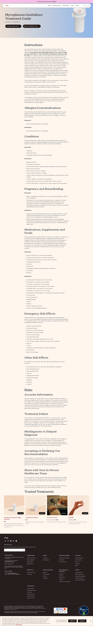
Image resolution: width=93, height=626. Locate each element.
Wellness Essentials (48, 570)
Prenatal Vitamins (78, 572)
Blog (72, 5)
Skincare (45, 576)
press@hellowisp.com (12, 573)
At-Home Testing (30, 588)
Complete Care (31, 586)
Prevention (78, 555)
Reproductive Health (64, 555)
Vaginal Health (31, 555)
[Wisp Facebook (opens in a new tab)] (5, 541)
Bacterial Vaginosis (30, 559)
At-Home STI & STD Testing (64, 581)
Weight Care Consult (31, 572)
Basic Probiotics (78, 559)
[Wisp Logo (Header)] (6, 5)
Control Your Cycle (62, 561)
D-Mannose (77, 563)
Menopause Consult (31, 594)
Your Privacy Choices (61, 620)
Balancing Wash (46, 574)
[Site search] (84, 5)
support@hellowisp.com (9, 561)
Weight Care (30, 570)
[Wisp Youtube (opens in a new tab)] (10, 541)
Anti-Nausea (29, 574)
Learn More (17, 574)
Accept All (82, 620)
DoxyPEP (60, 579)
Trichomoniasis (62, 577)
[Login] (86, 5)
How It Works (66, 5)
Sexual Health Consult (31, 590)
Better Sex (45, 572)
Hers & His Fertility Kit (79, 578)
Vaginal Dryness (30, 563)
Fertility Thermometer (79, 574)
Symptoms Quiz (56, 5)
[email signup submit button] (24, 550)
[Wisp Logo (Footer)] (6, 538)
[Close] (90, 620)
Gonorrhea (61, 575)
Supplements (45, 578)
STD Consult (29, 592)
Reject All (72, 620)
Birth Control (61, 559)
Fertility (77, 570)
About (77, 5)
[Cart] (88, 5)
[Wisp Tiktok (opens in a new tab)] (13, 541)
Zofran (76, 565)
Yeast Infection (30, 561)
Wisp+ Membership (31, 596)
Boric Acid (77, 561)
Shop (49, 5)
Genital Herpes (46, 559)
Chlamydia (61, 574)
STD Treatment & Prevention (63, 570)
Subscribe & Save (30, 597)
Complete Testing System (80, 576)
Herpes (45, 555)
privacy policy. (19, 624)
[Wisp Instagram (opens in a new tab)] (8, 541)
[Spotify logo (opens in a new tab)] (16, 541)
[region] (46, 621)
